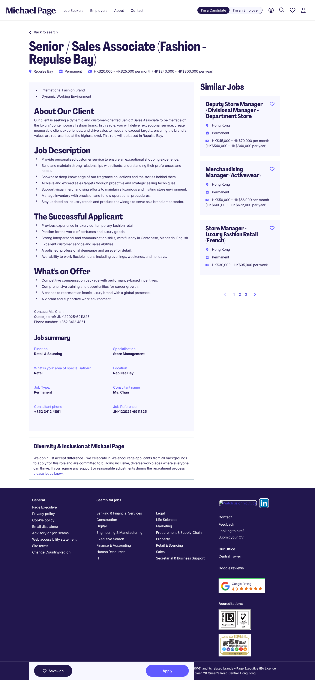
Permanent (43, 392)
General (38, 500)
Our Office (227, 549)
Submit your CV (231, 537)
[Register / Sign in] (303, 10)
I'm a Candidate (213, 10)
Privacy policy (43, 513)
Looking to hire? (231, 531)
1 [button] (235, 295)
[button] (43, 32)
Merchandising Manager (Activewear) (233, 172)
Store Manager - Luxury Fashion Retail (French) (232, 234)
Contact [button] (137, 10)
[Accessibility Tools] (271, 10)
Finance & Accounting (113, 545)
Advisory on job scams (50, 533)
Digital (101, 526)
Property (163, 539)
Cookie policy (43, 520)
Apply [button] (167, 671)
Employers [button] (98, 10)
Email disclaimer (45, 526)
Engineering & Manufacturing (119, 532)
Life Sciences (166, 519)
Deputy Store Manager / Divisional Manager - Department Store (234, 110)
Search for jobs (108, 500)
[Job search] (281, 10)
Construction (106, 519)
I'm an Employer (246, 10)
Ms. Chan (121, 392)
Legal (160, 513)
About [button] (119, 10)
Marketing (164, 526)
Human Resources (110, 552)
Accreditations (231, 603)
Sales (160, 552)
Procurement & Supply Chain (179, 532)
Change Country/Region (51, 552)
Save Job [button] (56, 671)
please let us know (48, 473)
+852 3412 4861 (47, 411)
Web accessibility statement (54, 539)
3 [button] (246, 294)
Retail (38, 373)
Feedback (226, 524)
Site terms (40, 546)
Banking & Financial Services (119, 513)
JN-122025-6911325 (130, 411)
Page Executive (44, 507)
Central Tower (230, 556)
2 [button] (240, 294)
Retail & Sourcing (48, 354)
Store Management (129, 354)
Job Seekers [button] (73, 10)
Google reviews (231, 568)
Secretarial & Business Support (180, 558)
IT (97, 558)
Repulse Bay (123, 373)
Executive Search (110, 539)
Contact (225, 517)
